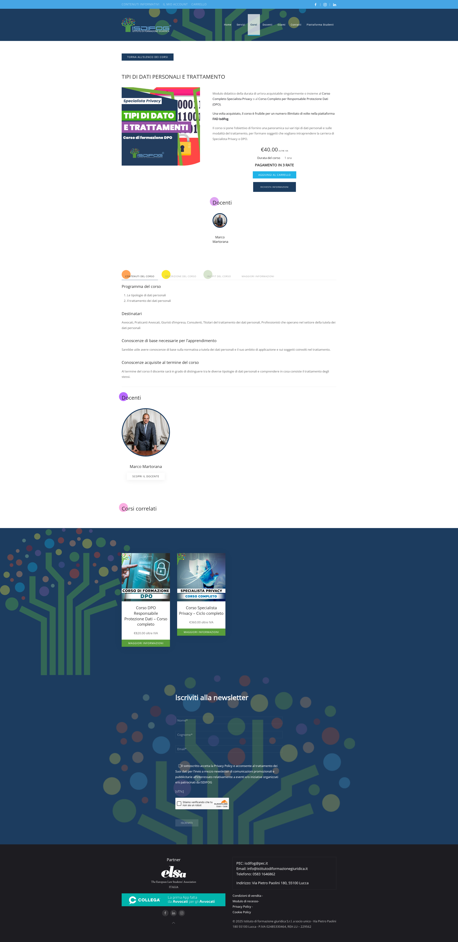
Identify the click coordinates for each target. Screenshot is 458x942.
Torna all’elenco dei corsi (147, 57)
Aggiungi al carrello (274, 174)
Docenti (267, 24)
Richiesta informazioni (274, 187)
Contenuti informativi (140, 4)
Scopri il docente (145, 476)
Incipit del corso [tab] (219, 276)
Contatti (296, 24)
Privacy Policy (223, 766)
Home (227, 24)
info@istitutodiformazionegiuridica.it (277, 868)
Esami (281, 24)
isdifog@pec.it (256, 863)
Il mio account (175, 4)
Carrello (199, 4)
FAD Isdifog (220, 119)
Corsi (253, 24)
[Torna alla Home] (147, 25)
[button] (173, 923)
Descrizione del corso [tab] (180, 276)
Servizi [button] (241, 24)
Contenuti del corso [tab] (139, 276)
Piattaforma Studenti (320, 24)
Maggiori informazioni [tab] (258, 276)
